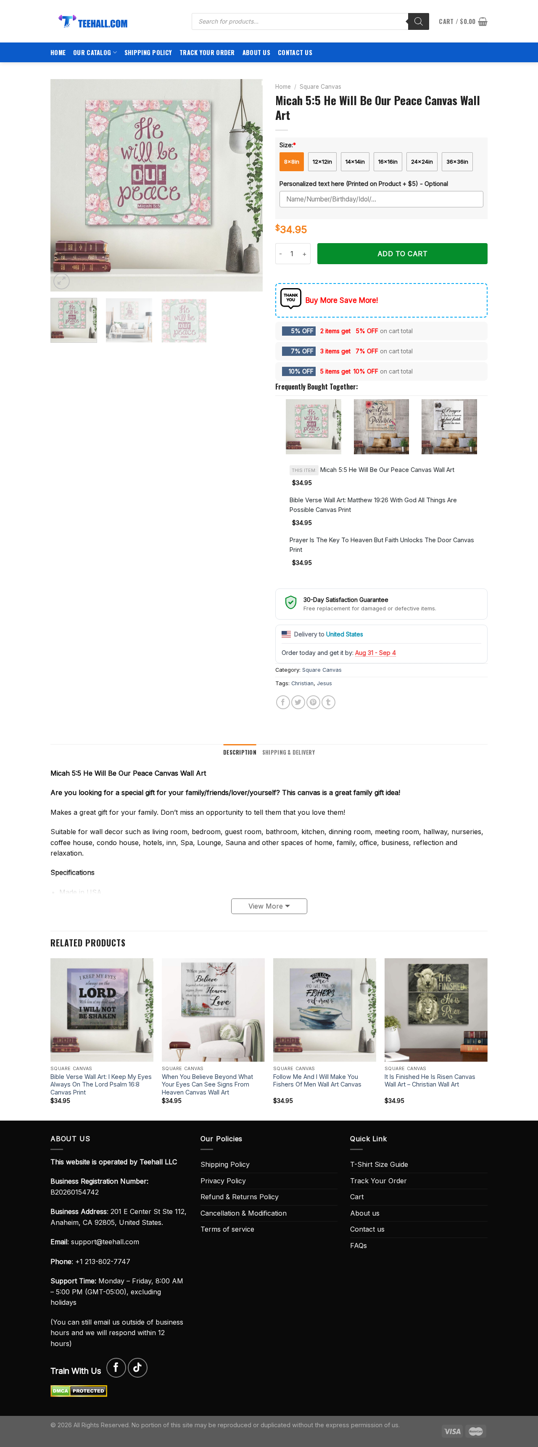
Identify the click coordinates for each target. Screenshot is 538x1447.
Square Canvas (320, 86)
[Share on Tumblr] (328, 702)
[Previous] (65, 185)
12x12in (322, 161)
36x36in (457, 161)
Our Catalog (92, 52)
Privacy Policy (223, 1181)
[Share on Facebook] (283, 702)
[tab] (239, 752)
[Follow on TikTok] (138, 1368)
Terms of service (227, 1229)
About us (256, 52)
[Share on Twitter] (298, 702)
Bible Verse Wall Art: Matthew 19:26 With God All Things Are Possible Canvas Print (373, 504)
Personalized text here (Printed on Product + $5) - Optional (364, 183)
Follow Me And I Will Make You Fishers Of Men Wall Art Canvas (317, 1080)
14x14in (355, 161)
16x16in (388, 161)
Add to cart (402, 253)
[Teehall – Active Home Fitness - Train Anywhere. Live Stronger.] (114, 21)
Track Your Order (207, 52)
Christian (302, 683)
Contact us (295, 52)
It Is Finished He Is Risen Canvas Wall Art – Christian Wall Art (430, 1080)
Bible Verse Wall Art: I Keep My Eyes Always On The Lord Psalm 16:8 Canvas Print (101, 1084)
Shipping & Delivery (288, 752)
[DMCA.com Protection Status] (78, 1390)
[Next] (248, 185)
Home (58, 52)
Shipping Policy (148, 52)
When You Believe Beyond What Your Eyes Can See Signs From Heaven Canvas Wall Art (207, 1084)
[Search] (418, 21)
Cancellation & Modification (243, 1213)
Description (239, 752)
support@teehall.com (105, 1242)
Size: (288, 144)
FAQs (358, 1245)
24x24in (422, 161)
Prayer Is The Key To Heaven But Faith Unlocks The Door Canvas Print (382, 544)
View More (265, 906)
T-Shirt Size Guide (379, 1164)
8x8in (291, 161)
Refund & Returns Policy (239, 1197)
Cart (357, 1197)
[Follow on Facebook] (116, 1368)
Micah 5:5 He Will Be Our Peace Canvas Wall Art (373, 469)
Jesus (324, 683)
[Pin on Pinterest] (313, 702)
